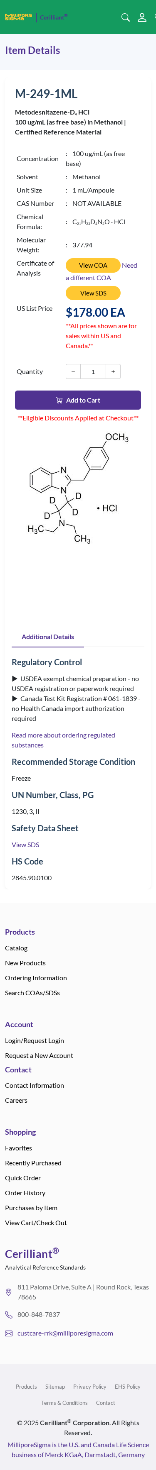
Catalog (16, 948)
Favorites (18, 1148)
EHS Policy (128, 1386)
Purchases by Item (31, 1207)
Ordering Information (36, 978)
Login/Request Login (34, 1040)
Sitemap (55, 1386)
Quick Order (23, 1178)
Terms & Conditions (64, 1402)
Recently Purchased (33, 1163)
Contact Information (34, 1085)
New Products (25, 963)
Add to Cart (83, 400)
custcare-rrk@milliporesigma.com (65, 1333)
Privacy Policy (89, 1386)
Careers (16, 1100)
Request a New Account (39, 1055)
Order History (25, 1193)
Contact (105, 1402)
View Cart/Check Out (36, 1222)
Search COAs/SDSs (32, 992)
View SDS (93, 293)
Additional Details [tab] (48, 636)
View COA (93, 265)
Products (26, 1386)
